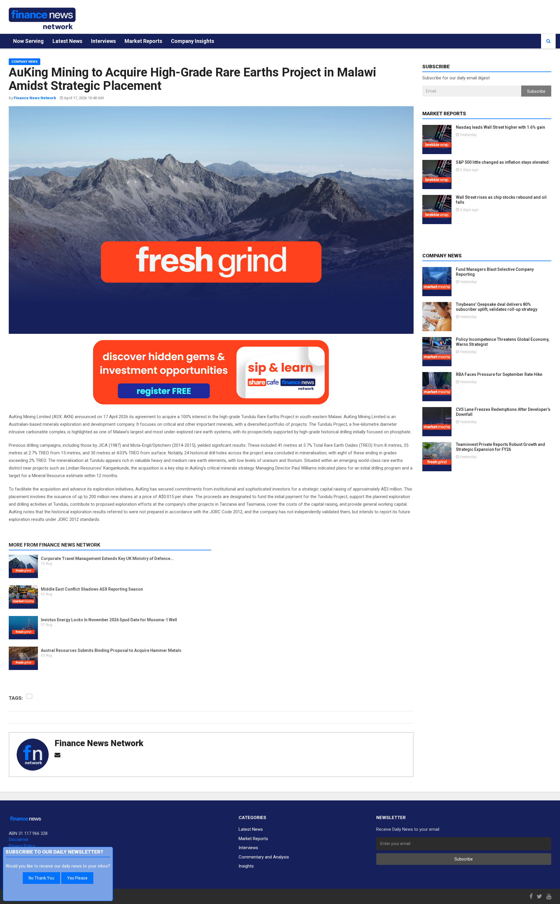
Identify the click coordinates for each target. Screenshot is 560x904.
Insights (246, 866)
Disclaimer (19, 839)
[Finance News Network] (42, 18)
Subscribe (536, 91)
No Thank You (41, 878)
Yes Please (77, 878)
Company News (24, 62)
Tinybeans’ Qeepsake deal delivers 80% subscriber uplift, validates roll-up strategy (496, 307)
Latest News (67, 41)
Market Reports (143, 41)
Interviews (103, 41)
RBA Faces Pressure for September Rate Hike (499, 374)
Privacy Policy (22, 846)
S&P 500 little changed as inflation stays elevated (502, 162)
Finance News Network (99, 743)
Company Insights (192, 41)
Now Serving (28, 41)
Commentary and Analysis (264, 857)
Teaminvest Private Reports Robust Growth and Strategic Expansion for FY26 (500, 447)
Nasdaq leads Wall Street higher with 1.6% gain (500, 127)
